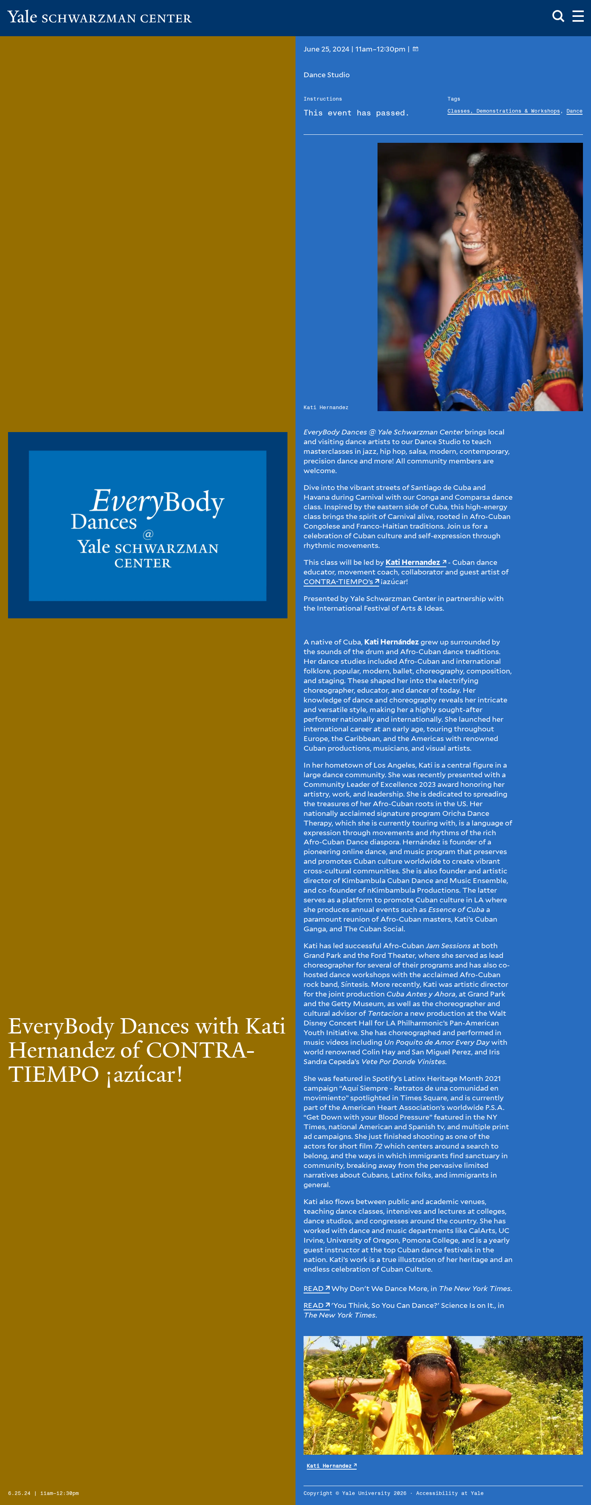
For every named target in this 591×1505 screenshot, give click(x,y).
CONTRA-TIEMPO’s (338, 581)
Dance (574, 111)
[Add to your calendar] (415, 49)
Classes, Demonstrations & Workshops (503, 111)
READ (314, 1288)
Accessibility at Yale (450, 1493)
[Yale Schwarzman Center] (99, 16)
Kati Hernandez (329, 1466)
